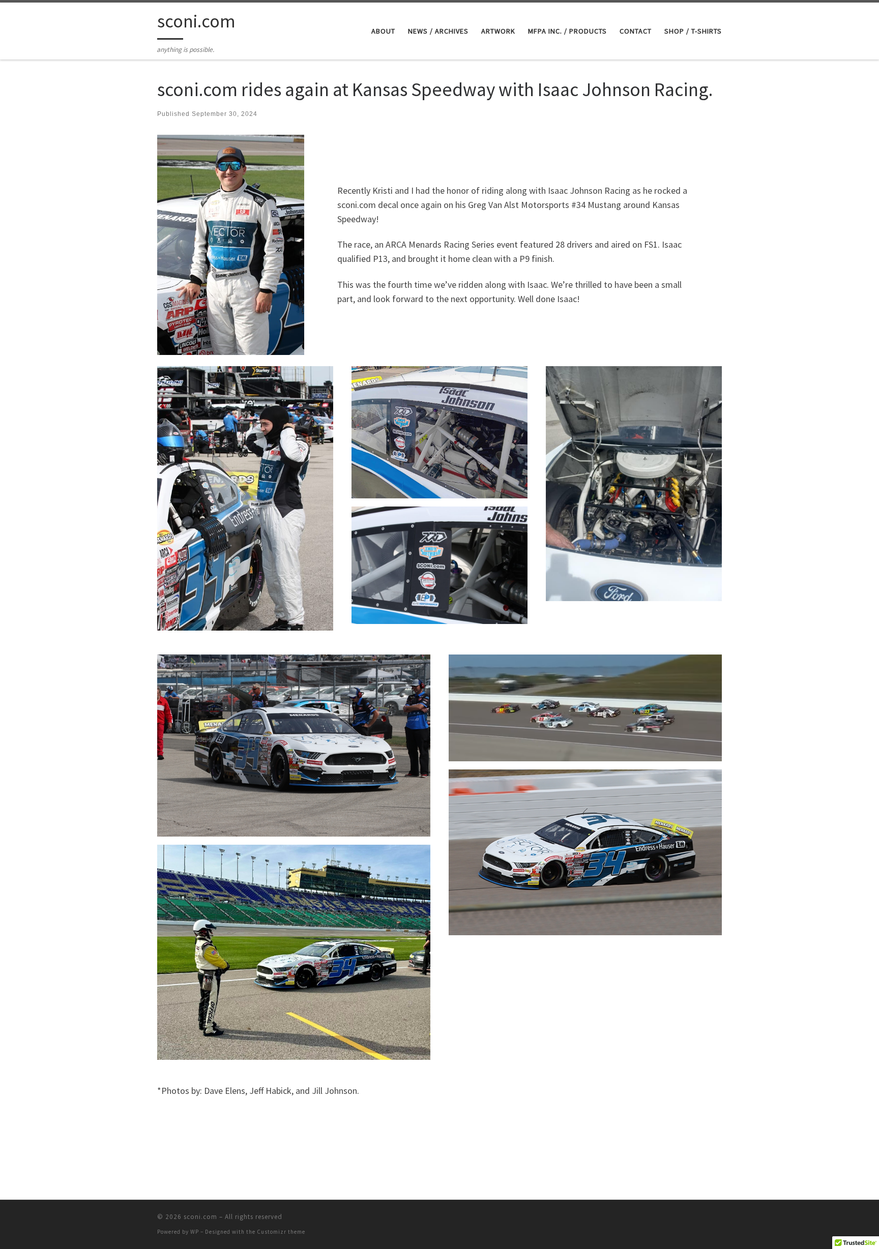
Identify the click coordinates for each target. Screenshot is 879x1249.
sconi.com (200, 1216)
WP (194, 1231)
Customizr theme (281, 1231)
